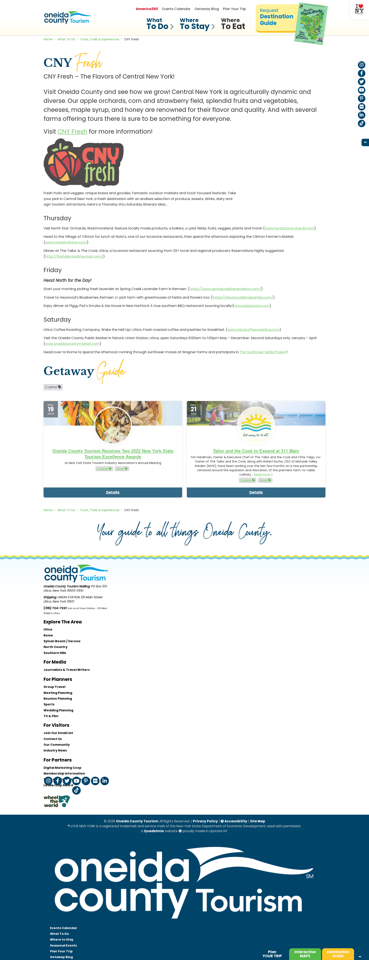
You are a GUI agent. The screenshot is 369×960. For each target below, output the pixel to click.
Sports (49, 704)
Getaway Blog (207, 8)
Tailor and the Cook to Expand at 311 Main (256, 451)
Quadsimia (154, 831)
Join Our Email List (58, 733)
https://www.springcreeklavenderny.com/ (225, 288)
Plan (272, 954)
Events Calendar (176, 8)
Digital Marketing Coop (62, 768)
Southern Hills (55, 653)
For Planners (58, 679)
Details (113, 492)
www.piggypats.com (252, 305)
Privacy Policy (205, 821)
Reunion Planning (58, 698)
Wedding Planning (58, 710)
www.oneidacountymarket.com (72, 343)
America (147, 8)
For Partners (58, 760)
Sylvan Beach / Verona (62, 641)
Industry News (55, 750)
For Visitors (56, 725)
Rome (48, 635)
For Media (55, 662)
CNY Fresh (72, 131)
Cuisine (103, 469)
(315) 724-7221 (55, 608)
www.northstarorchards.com (289, 228)
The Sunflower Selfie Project (263, 352)
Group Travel (54, 687)
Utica (48, 629)
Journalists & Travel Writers (67, 670)
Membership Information (64, 773)
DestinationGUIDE (338, 954)
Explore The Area (63, 622)
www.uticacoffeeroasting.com (253, 329)
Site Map (257, 821)
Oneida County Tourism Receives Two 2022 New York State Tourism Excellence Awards (112, 454)
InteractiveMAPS (305, 954)
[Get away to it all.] (184, 923)
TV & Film (51, 716)
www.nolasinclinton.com (66, 242)
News (120, 469)
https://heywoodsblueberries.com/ (243, 297)
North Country (55, 647)
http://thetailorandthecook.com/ (74, 256)
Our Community (57, 745)
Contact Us (53, 739)
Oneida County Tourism (137, 821)
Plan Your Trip (234, 8)
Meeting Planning (58, 693)
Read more (262, 474)
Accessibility (235, 821)
